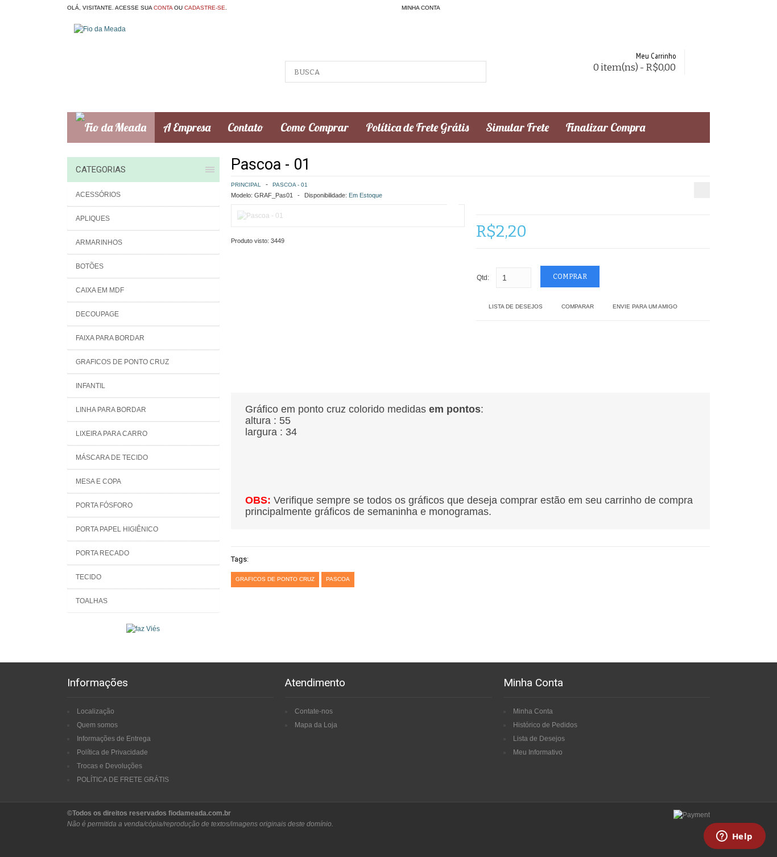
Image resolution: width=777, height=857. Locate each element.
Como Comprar (314, 127)
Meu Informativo (538, 752)
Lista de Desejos (516, 306)
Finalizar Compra (605, 127)
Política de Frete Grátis (417, 127)
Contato (245, 127)
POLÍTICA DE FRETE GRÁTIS (123, 780)
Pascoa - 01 (290, 185)
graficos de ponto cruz (275, 579)
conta (163, 8)
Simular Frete (517, 127)
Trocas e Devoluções (109, 766)
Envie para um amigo (645, 306)
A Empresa (186, 127)
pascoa (338, 579)
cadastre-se (204, 8)
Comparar (577, 306)
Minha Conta (533, 711)
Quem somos (97, 725)
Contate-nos (314, 711)
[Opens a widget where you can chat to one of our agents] (734, 837)
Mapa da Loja (316, 725)
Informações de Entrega (114, 739)
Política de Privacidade (112, 752)
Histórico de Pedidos (545, 725)
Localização (95, 711)
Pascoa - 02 (746, 163)
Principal (246, 185)
